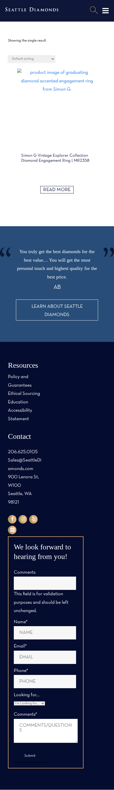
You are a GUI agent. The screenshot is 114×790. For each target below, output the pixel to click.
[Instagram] (23, 519)
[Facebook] (12, 519)
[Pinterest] (12, 530)
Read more (57, 190)
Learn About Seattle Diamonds (57, 310)
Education (18, 402)
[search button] (94, 11)
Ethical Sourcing (24, 393)
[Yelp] (33, 519)
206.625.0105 (23, 452)
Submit (30, 755)
